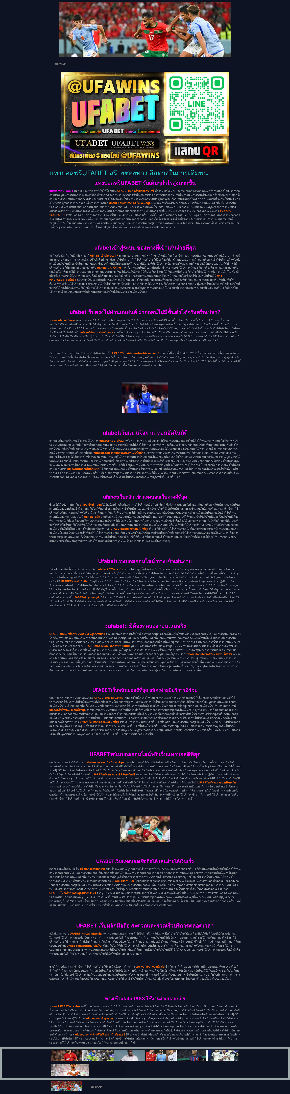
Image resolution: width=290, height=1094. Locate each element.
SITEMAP (60, 64)
